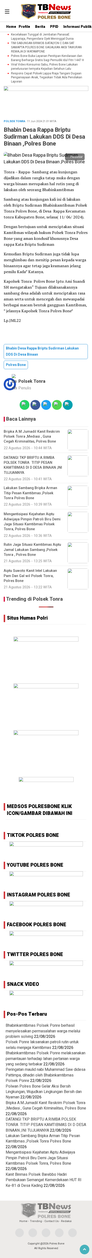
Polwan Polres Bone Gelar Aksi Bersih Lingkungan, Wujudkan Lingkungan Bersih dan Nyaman (44, 1091)
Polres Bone (16, 364)
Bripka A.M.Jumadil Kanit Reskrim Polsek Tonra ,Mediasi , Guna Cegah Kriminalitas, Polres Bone (46, 1105)
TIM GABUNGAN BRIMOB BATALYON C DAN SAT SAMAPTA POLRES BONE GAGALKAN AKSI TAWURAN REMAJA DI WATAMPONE (46, 47)
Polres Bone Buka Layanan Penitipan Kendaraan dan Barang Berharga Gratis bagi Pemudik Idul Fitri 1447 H (47, 58)
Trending (36, 1221)
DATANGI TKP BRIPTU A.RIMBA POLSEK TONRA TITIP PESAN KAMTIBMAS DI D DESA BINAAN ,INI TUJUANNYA (46, 1124)
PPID (54, 26)
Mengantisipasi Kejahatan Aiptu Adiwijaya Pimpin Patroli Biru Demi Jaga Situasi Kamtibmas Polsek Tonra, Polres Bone (40, 1157)
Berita (40, 26)
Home (11, 26)
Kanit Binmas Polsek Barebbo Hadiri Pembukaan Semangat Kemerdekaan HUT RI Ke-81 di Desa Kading (43, 1180)
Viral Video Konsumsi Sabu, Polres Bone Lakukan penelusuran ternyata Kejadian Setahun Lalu (44, 67)
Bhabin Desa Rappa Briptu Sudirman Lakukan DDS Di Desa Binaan (42, 351)
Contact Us (51, 1221)
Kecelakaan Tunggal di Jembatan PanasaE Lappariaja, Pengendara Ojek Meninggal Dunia (42, 37)
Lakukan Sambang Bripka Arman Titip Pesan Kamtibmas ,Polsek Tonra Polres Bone (43, 1138)
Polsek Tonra (31, 381)
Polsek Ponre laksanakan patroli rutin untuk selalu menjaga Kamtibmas (42, 1044)
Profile (24, 26)
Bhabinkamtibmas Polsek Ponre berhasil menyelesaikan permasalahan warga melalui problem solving (43, 1031)
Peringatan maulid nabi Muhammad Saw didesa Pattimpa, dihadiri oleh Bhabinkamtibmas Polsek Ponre (45, 1075)
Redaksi (66, 1221)
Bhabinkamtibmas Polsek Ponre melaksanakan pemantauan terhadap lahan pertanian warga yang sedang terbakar (45, 1058)
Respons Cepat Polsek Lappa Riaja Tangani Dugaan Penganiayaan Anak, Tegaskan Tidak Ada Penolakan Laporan (46, 77)
